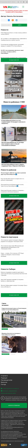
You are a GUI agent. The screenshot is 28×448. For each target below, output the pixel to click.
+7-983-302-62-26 (8, 428)
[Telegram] (16, 20)
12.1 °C (9, 2)
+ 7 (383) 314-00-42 (12, 424)
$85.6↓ (13, 2)
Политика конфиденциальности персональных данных (12, 441)
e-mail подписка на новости (11, 388)
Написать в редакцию (14, 405)
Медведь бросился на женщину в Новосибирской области (11, 334)
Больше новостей (14, 60)
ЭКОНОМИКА (4, 329)
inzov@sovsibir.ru (8, 425)
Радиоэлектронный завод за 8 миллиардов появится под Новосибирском (14, 309)
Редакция (4, 378)
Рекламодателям (6, 380)
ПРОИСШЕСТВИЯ (5, 354)
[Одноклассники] (13, 20)
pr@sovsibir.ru (21, 427)
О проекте (4, 376)
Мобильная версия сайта (8, 393)
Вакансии (4, 382)
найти (19, 25)
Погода (3, 384)
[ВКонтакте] (9, 20)
